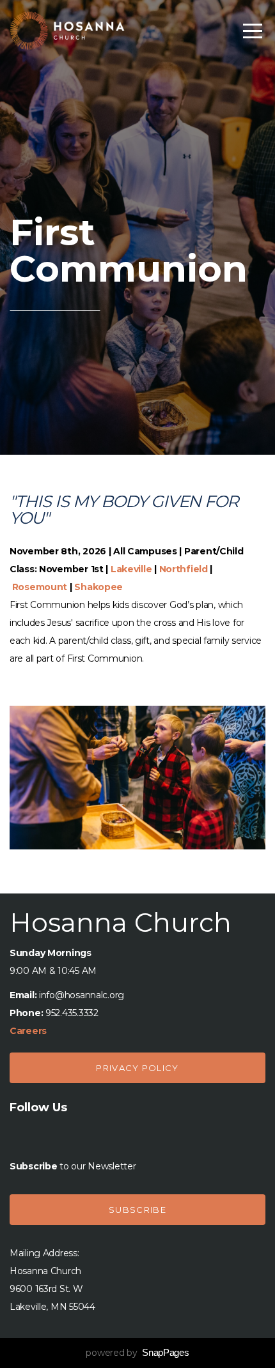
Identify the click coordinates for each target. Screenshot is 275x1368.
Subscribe (137, 1210)
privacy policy (137, 1068)
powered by (137, 1352)
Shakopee (98, 587)
